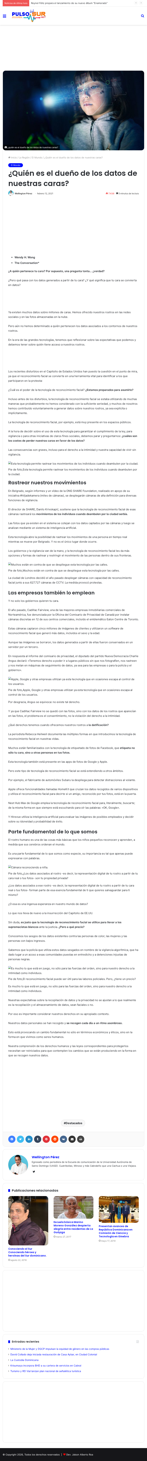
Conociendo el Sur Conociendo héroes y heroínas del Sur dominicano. (27, 1252)
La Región (24, 157)
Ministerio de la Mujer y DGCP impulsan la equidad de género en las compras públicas (59, 1348)
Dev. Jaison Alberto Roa (79, 1454)
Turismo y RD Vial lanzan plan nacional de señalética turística (45, 1371)
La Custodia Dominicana (24, 1360)
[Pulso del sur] (29, 15)
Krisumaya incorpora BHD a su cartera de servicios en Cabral (45, 1365)
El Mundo (37, 157)
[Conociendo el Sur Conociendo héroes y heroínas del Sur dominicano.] (28, 1220)
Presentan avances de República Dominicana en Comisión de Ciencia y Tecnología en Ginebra (115, 1231)
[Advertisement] (73, 37)
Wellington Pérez (23, 193)
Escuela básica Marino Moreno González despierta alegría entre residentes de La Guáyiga (73, 1227)
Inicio (13, 157)
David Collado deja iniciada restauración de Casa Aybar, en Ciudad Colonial (53, 1354)
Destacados (74, 1123)
